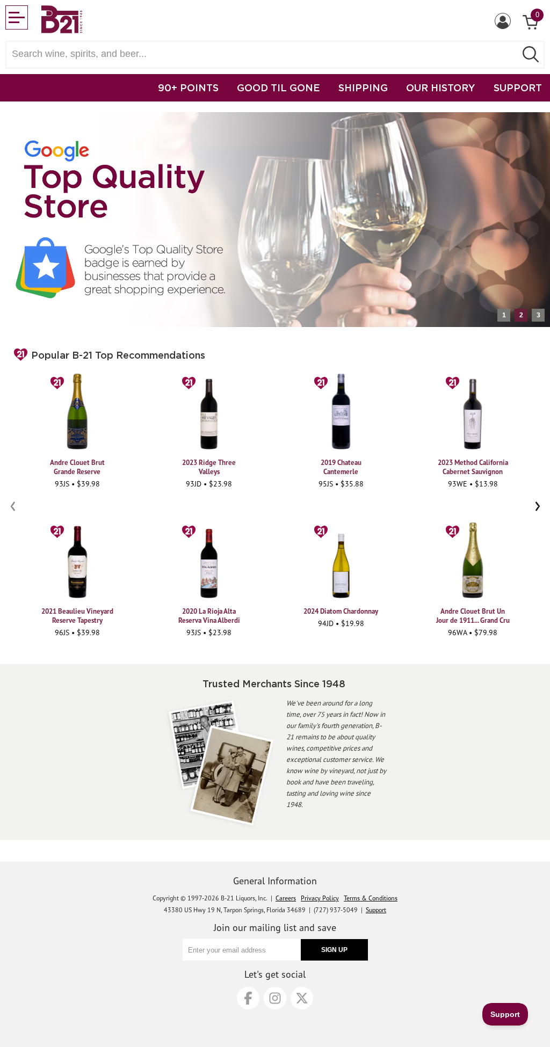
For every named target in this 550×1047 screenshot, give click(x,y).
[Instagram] (275, 998)
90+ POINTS (188, 87)
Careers (286, 898)
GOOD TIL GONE (278, 87)
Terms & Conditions (370, 898)
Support (376, 910)
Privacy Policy (320, 898)
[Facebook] (248, 998)
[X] (302, 998)
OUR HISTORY (440, 87)
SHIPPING (363, 87)
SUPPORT (518, 87)
